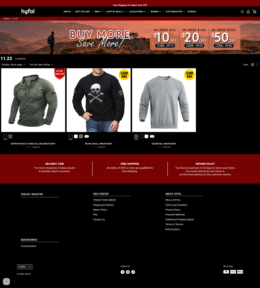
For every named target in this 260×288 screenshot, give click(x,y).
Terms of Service (174, 224)
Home (6, 18)
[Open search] (242, 11)
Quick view (33, 143)
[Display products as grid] (252, 64)
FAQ (95, 214)
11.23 (14, 18)
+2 (87, 136)
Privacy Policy (172, 209)
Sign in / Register (32, 194)
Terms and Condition (176, 205)
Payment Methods (175, 214)
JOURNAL (192, 11)
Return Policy (100, 209)
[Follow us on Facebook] (122, 272)
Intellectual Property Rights (179, 219)
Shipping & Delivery (103, 205)
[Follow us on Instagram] (128, 272)
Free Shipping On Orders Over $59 (130, 3)
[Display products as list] (257, 64)
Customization (28, 246)
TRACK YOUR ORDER (104, 200)
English (22, 266)
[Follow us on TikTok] (133, 272)
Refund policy (172, 229)
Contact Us (99, 219)
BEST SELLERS (82, 11)
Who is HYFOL (173, 200)
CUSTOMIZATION (174, 11)
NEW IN (67, 11)
